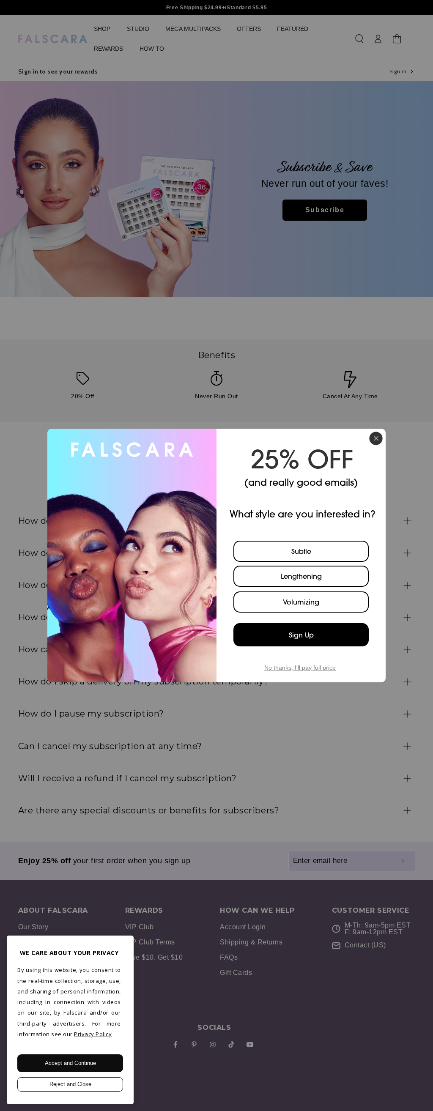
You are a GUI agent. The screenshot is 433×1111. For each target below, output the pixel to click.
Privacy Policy (93, 1034)
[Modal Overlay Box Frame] (216, 555)
